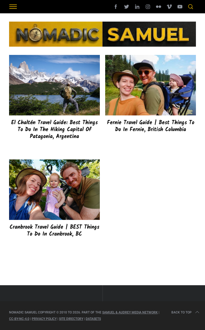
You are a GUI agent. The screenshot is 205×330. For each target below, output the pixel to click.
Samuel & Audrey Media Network (130, 312)
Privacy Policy (44, 319)
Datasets (93, 319)
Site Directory (71, 319)
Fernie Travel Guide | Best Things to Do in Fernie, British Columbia (150, 126)
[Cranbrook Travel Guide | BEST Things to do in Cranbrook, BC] (54, 189)
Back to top (181, 312)
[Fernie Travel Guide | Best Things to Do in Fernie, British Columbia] (150, 85)
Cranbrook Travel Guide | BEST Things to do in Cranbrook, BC (54, 231)
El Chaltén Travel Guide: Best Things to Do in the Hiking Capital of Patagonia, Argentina (54, 130)
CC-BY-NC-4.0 (19, 319)
